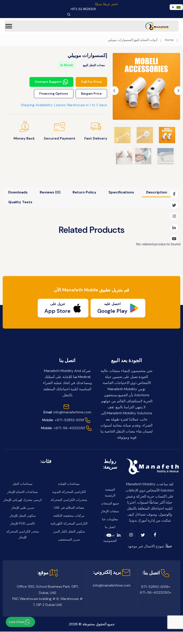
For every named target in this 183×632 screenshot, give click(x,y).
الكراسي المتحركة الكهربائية (68, 523)
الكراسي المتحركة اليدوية (69, 492)
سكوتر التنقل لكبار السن (69, 531)
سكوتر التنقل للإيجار (23, 516)
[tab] (156, 192)
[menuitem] (176, 7)
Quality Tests (20, 202)
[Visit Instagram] (174, 216)
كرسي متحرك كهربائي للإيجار (22, 500)
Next (178, 90)
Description (156, 192)
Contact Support (48, 82)
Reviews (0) (50, 192)
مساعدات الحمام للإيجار (22, 492)
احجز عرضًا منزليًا (106, 4)
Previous (114, 90)
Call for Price (91, 82)
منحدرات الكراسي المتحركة (69, 500)
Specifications (121, 192)
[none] (176, 7)
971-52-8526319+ (83, 9)
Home (169, 40)
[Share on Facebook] (174, 194)
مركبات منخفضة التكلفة (69, 516)
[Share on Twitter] (174, 205)
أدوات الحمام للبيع (145, 40)
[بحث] (69, 14)
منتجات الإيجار (110, 511)
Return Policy (84, 192)
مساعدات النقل (22, 484)
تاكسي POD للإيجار (22, 523)
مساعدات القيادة (69, 484)
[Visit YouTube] (174, 238)
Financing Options (53, 93)
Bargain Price (91, 93)
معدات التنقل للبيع (94, 65)
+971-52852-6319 (63, 420)
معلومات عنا (110, 519)
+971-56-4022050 (63, 428)
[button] (8, 26)
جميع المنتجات (110, 503)
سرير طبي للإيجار (22, 508)
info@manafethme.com (67, 412)
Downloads (18, 192)
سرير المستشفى (69, 539)
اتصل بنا (110, 527)
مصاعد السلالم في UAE (69, 508)
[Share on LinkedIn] (174, 227)
